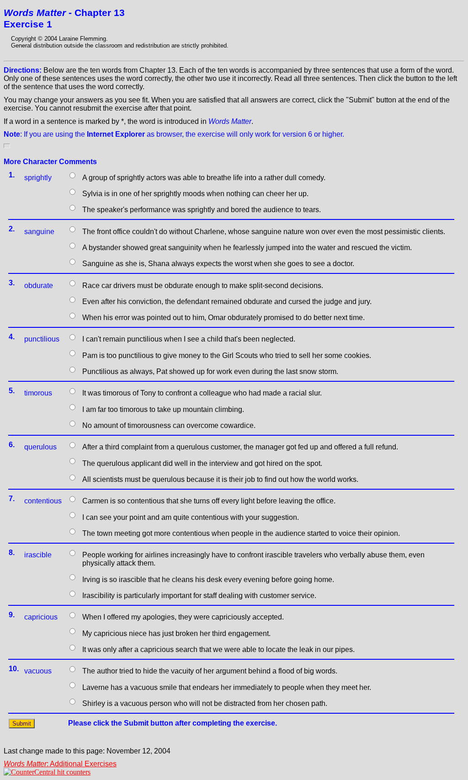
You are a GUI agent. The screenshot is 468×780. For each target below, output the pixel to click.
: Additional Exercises (60, 764)
